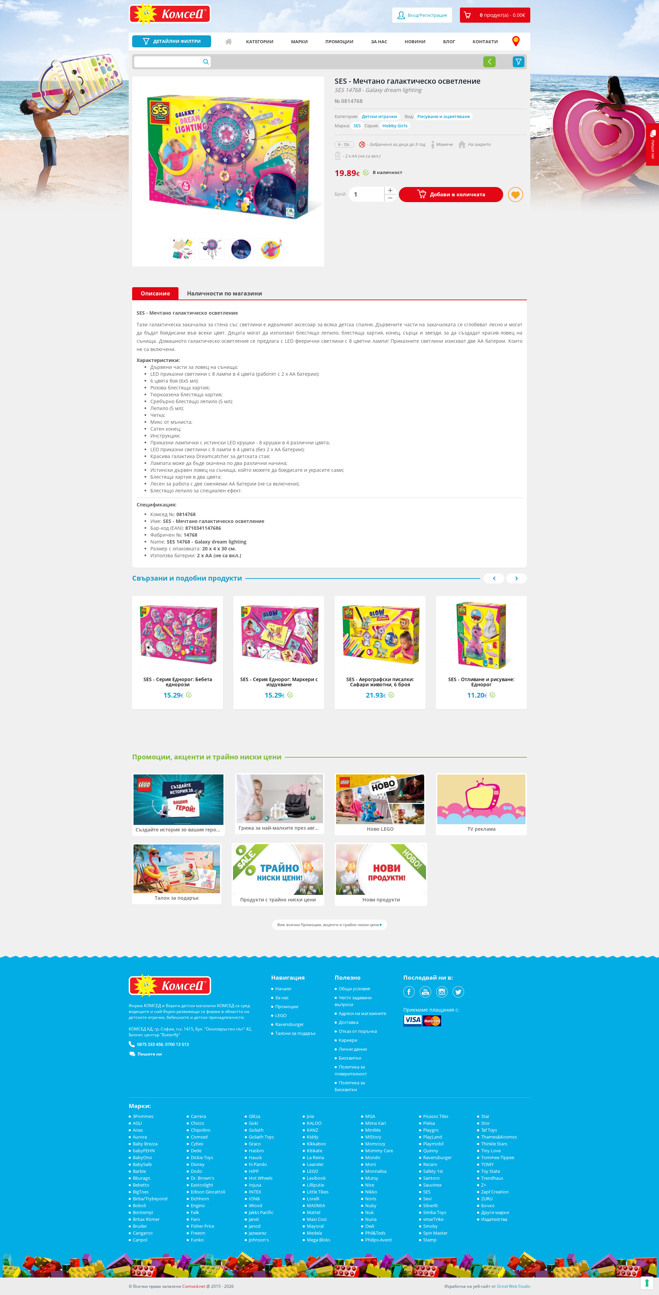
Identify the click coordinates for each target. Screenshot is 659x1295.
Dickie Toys (202, 1157)
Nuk (369, 1212)
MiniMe (373, 1130)
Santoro (431, 1178)
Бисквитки (350, 1058)
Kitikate (314, 1150)
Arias (138, 1130)
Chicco (197, 1123)
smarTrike (433, 1219)
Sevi (427, 1198)
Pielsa (429, 1123)
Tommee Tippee (497, 1157)
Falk (195, 1212)
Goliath (256, 1130)
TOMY (487, 1164)
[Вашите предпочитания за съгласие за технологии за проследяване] (647, 1283)
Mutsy (371, 1178)
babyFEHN (144, 1150)
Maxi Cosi (316, 1219)
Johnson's (259, 1240)
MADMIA (316, 1205)
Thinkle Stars (494, 1144)
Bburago (141, 1178)
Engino (198, 1205)
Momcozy (375, 1144)
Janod (255, 1226)
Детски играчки (379, 116)
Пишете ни (150, 1054)
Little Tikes (317, 1192)
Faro (195, 1219)
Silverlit (430, 1205)
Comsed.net (193, 1286)
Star (485, 1116)
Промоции (339, 41)
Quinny (430, 1150)
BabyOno (142, 1157)
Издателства (494, 1219)
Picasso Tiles (435, 1116)
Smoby (430, 1226)
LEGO (281, 1015)
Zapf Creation (495, 1192)
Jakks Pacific (261, 1212)
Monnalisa (375, 1171)
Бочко (488, 1205)
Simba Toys (434, 1212)
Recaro (430, 1164)
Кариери (348, 1040)
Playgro (431, 1130)
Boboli (139, 1205)
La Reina (315, 1157)
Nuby (371, 1205)
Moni (370, 1164)
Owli (369, 1226)
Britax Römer (146, 1219)
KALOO (314, 1123)
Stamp (430, 1240)
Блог (449, 41)
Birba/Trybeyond (150, 1198)
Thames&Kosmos (499, 1137)
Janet (254, 1219)
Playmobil (433, 1144)
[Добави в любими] (515, 194)
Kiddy (313, 1137)
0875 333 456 (150, 1044)
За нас (379, 41)
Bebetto (141, 1185)
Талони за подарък (295, 1033)
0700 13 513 (177, 1044)
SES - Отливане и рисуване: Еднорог (481, 682)
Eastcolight (202, 1185)
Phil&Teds (375, 1233)
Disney (198, 1164)
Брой (340, 194)
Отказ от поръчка (358, 1031)
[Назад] (489, 61)
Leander (315, 1164)
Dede (196, 1150)
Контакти (485, 41)
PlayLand (432, 1137)
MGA (370, 1116)
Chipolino (200, 1130)
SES (357, 125)
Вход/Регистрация (427, 15)
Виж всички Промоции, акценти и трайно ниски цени (328, 924)
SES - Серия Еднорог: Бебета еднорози (177, 682)
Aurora (140, 1137)
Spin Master (435, 1233)
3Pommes (143, 1116)
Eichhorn (200, 1198)
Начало (228, 41)
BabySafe (142, 1164)
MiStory (373, 1137)
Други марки (495, 1212)
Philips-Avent (378, 1240)
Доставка (348, 1022)
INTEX (255, 1192)
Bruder (140, 1226)
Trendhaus (492, 1178)
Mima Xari (375, 1123)
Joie (310, 1116)
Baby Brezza (145, 1144)
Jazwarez (257, 1233)
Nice (369, 1185)
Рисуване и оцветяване (443, 116)
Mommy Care (379, 1150)
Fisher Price (202, 1226)
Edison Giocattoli (208, 1192)
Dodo (196, 1171)
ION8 (254, 1198)
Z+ (483, 1185)
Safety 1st (433, 1171)
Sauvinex (432, 1185)
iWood (255, 1205)
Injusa (255, 1185)
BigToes (141, 1192)
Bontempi (143, 1212)
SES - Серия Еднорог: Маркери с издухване (279, 682)
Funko (197, 1240)
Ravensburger (289, 1024)
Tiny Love (491, 1150)
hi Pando (258, 1164)
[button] (495, 15)
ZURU (487, 1198)
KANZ (312, 1130)
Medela (314, 1233)
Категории (260, 41)
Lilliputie (315, 1185)
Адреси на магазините (516, 41)
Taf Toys (489, 1130)
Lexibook (316, 1178)
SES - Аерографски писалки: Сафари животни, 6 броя (380, 682)
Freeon (198, 1233)
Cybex (197, 1144)
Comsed (199, 1137)
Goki (253, 1123)
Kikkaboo (316, 1144)
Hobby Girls (394, 125)
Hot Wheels (261, 1178)
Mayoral (315, 1226)
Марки (299, 41)
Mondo (372, 1157)
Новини (415, 41)
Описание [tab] (155, 293)
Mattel (313, 1212)
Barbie (139, 1171)
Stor (485, 1123)
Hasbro (256, 1150)
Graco (255, 1144)
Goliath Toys (261, 1137)
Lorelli (313, 1198)
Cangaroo (143, 1233)
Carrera (198, 1116)
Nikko (371, 1192)
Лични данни (353, 1049)
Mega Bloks (318, 1240)
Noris (370, 1198)
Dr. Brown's (202, 1178)
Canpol (140, 1240)
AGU (137, 1123)
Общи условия (354, 988)
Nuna (371, 1219)
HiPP (254, 1171)
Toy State (490, 1171)
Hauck (255, 1157)
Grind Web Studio (513, 1286)
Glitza (254, 1116)
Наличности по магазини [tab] (224, 293)
